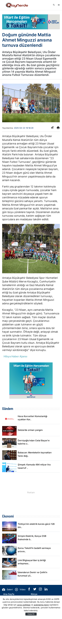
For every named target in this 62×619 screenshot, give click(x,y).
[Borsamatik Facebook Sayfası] (29, 589)
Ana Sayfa (8, 594)
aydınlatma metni (41, 605)
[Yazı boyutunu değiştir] (52, 128)
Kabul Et (31, 614)
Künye (34, 594)
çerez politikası (23, 605)
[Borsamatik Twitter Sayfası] (35, 589)
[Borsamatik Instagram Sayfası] (40, 589)
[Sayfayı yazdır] (58, 128)
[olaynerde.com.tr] (16, 5)
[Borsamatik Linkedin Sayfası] (46, 589)
